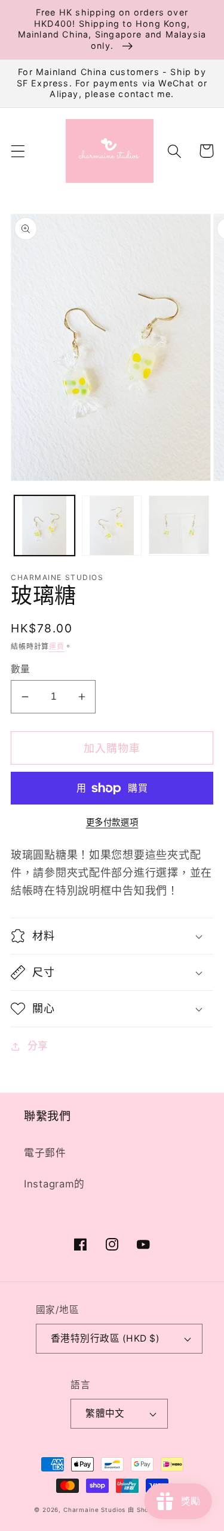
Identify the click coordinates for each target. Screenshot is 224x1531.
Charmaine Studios (94, 1509)
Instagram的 (54, 1184)
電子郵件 (45, 1153)
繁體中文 (105, 1413)
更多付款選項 (112, 822)
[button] (18, 151)
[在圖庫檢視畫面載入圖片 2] (112, 525)
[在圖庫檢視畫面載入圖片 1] (44, 525)
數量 (20, 669)
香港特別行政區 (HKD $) (105, 1338)
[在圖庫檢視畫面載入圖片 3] (179, 525)
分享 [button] (37, 1046)
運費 (57, 646)
